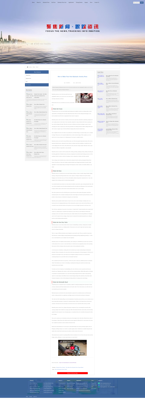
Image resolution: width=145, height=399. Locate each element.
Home (33, 2)
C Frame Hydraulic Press (48, 388)
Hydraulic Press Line (62, 2)
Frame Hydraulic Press (33, 383)
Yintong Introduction (62, 383)
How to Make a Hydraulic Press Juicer (40, 144)
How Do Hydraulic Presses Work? (61, 369)
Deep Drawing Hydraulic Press (35, 388)
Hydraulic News (28, 78)
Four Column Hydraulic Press (48, 383)
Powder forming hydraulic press (49, 390)
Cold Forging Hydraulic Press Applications (83, 390)
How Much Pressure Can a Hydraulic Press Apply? (40, 120)
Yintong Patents (79, 2)
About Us (39, 2)
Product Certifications (62, 388)
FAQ (26, 81)
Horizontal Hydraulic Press (34, 392)
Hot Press (54, 2)
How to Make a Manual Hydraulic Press (40, 112)
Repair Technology (70, 388)
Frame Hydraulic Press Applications (82, 386)
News (91, 2)
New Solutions (28, 84)
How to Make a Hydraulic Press (39, 104)
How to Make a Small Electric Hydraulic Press (111, 114)
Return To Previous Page (72, 373)
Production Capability (62, 392)
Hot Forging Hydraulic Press (48, 386)
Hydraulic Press (46, 2)
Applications (71, 2)
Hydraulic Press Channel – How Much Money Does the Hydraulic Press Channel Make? (40, 96)
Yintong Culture (61, 390)
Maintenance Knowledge (71, 383)
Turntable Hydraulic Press (48, 392)
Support (86, 2)
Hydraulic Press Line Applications (81, 383)
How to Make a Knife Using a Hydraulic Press (39, 153)
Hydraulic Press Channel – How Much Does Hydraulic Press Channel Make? (69, 367)
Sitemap (30, 396)
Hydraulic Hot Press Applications (81, 388)
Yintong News (28, 75)
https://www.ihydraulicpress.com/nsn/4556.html (67, 362)
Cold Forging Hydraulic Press (35, 386)
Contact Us (96, 2)
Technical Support (70, 386)
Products (31, 380)
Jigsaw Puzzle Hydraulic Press (35, 390)
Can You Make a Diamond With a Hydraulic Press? (112, 129)
